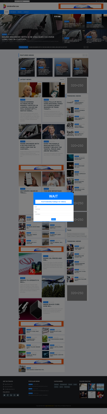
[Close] (73, 192)
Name (35, 211)
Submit (53, 219)
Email (35, 206)
